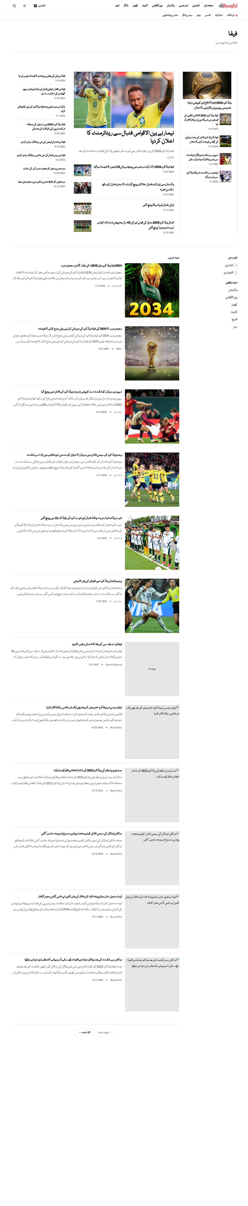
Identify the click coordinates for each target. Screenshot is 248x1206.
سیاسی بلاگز (187, 15)
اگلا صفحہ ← (84, 1032)
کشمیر (208, 15)
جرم (235, 327)
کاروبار (145, 6)
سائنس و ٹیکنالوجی (170, 15)
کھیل (135, 6)
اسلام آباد (219, 15)
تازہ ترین (196, 6)
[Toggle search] (14, 5)
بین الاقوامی (157, 6)
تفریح (234, 319)
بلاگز (126, 6)
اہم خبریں (183, 6)
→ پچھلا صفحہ (104, 1032)
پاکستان (170, 6)
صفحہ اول (208, 6)
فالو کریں (41, 5)
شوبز (117, 6)
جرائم (199, 15)
